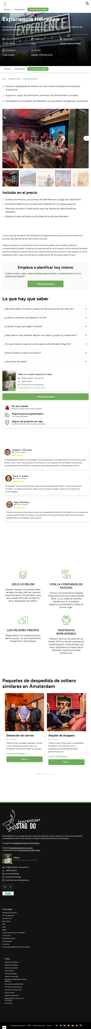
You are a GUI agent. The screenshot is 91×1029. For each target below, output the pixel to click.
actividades (7, 909)
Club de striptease (11, 973)
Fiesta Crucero (9, 992)
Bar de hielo (8, 1003)
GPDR (29, 1025)
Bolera (4, 930)
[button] (86, 138)
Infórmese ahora (45, 283)
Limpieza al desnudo (11, 968)
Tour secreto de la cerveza (13, 987)
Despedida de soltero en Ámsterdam (25, 843)
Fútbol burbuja (7, 941)
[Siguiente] (41, 712)
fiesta (7, 959)
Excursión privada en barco (13, 990)
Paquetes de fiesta (15, 79)
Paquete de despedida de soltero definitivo (15, 980)
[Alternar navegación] (87, 3)
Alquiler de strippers (11, 965)
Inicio (4, 79)
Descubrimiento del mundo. (30, 850)
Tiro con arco (6, 935)
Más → (24, 759)
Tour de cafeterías (8, 915)
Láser (4, 927)
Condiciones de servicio (17, 1025)
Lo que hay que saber (38, 69)
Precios (7, 69)
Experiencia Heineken (12, 995)
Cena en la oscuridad (11, 976)
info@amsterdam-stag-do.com (32, 378)
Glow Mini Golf (7, 918)
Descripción (20, 69)
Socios (49, 1025)
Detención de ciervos (11, 962)
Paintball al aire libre (8, 938)
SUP (3, 924)
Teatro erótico (9, 971)
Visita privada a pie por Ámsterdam (13, 932)
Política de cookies (39, 1025)
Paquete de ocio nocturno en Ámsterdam (14, 999)
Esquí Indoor (6, 921)
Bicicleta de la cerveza (9, 913)
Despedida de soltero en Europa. (21, 848)
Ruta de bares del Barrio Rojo (14, 984)
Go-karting (5, 944)
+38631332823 (26, 381)
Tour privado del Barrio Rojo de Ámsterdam (16, 947)
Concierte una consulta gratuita (32, 385)
